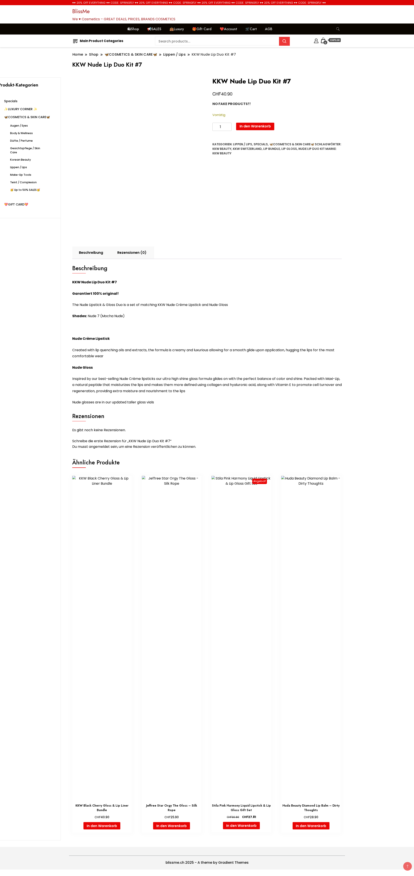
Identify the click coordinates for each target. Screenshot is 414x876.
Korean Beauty (20, 159)
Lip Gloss (289, 149)
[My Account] (316, 40)
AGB (268, 29)
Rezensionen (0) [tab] (131, 252)
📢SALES (154, 29)
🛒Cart (251, 29)
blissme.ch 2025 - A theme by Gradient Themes (207, 862)
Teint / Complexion (23, 182)
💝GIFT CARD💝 (16, 204)
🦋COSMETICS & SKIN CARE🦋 (291, 144)
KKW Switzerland (247, 149)
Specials (261, 144)
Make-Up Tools (20, 175)
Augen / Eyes (19, 125)
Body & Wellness (21, 133)
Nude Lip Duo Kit (311, 149)
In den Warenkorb (255, 126)
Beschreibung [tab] (91, 252)
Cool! (394, 7)
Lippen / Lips (242, 144)
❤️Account (228, 29)
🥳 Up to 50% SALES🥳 (25, 190)
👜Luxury (176, 29)
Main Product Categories (101, 41)
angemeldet (99, 446)
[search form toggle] (338, 29)
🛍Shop (133, 29)
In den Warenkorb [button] (102, 826)
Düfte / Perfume (21, 141)
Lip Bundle (271, 149)
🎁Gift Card (202, 29)
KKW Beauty (221, 149)
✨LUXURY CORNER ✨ (20, 109)
